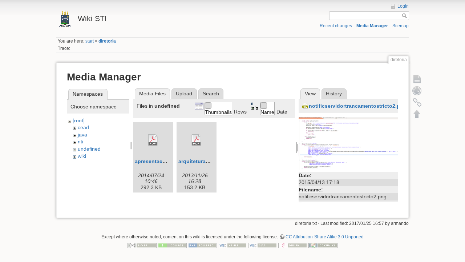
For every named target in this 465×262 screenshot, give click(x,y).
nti (80, 141)
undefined (89, 149)
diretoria (107, 41)
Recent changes (336, 25)
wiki (82, 156)
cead (83, 127)
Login (403, 6)
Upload (184, 93)
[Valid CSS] (262, 245)
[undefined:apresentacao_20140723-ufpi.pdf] (153, 140)
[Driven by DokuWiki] (322, 245)
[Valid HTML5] (232, 245)
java (82, 135)
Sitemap (400, 25)
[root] (79, 120)
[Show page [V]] (417, 79)
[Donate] (172, 245)
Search (211, 93)
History (334, 93)
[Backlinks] (417, 102)
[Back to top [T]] (417, 114)
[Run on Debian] (292, 245)
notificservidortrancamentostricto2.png (358, 106)
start (89, 41)
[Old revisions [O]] (417, 90)
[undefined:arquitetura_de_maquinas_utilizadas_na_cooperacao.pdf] (196, 140)
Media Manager (372, 25)
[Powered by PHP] (202, 245)
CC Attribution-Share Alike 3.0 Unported (325, 236)
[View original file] (348, 143)
